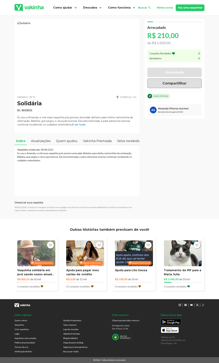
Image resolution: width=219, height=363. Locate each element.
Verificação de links (23, 351)
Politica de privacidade (25, 342)
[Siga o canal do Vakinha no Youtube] (191, 305)
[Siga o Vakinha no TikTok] (203, 305)
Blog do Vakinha (70, 338)
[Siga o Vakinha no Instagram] (179, 305)
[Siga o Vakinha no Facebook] (185, 305)
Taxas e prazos (69, 325)
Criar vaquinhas (22, 329)
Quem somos (21, 320)
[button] (77, 56)
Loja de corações (71, 329)
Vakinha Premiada (71, 333)
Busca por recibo (71, 351)
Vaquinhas (19, 325)
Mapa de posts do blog (73, 342)
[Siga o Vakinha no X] (197, 305)
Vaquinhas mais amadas (25, 338)
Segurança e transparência (75, 347)
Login (17, 333)
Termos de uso (21, 347)
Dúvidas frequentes (72, 320)
